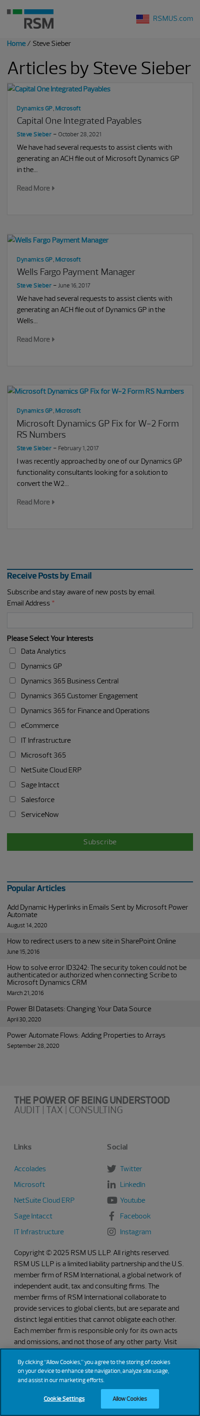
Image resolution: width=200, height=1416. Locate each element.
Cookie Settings (64, 1398)
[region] (100, 1382)
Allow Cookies (130, 1398)
